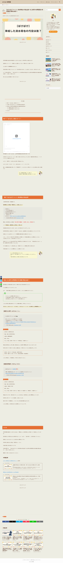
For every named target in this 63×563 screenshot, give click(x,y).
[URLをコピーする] (39, 521)
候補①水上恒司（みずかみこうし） (14, 107)
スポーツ (48, 52)
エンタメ (5, 516)
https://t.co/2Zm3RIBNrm (10, 373)
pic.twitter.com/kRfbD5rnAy (21, 216)
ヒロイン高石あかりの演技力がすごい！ (10, 460)
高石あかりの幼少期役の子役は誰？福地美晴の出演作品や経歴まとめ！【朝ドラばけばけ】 (26, 477)
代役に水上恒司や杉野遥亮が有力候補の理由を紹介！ (16, 106)
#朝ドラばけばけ (13, 216)
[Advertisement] (22, 50)
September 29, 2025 (19, 217)
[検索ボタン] (59, 2)
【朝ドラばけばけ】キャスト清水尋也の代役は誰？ (16, 104)
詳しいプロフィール (53, 31)
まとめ (8, 110)
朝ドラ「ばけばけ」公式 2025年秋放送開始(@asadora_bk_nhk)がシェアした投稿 (17, 151)
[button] (5, 521)
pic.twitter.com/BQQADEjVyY (11, 323)
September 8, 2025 (17, 325)
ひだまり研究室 (6, 2)
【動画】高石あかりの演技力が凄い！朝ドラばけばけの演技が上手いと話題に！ (26, 465)
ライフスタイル (49, 50)
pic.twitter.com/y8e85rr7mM (19, 373)
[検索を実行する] (60, 10)
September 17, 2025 (20, 375)
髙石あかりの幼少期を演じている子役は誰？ (11, 472)
